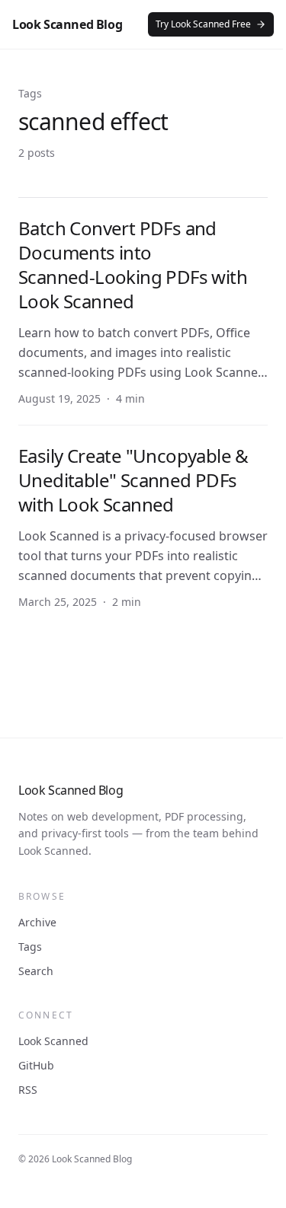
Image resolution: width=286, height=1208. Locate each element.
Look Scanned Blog (67, 24)
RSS (27, 1089)
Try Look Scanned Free (203, 24)
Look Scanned (53, 1041)
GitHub (36, 1065)
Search (35, 971)
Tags (30, 946)
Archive (37, 922)
